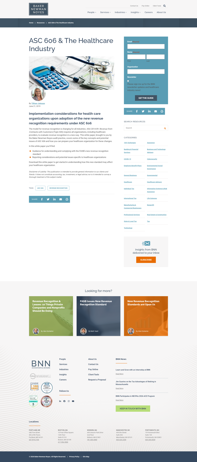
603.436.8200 (150, 440)
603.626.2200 (121, 440)
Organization (132, 67)
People (91, 12)
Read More (119, 374)
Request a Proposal (97, 379)
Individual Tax (129, 189)
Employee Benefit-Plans (132, 166)
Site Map (85, 457)
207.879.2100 (34, 440)
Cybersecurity (152, 159)
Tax (148, 221)
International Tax (130, 198)
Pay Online (145, 6)
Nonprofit (150, 205)
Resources (41, 23)
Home (31, 23)
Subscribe (146, 260)
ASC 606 (40, 188)
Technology (128, 228)
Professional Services (132, 215)
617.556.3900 (63, 442)
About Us (161, 12)
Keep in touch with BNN (133, 408)
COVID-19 (127, 159)
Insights (135, 12)
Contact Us (134, 6)
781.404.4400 (92, 440)
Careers (149, 12)
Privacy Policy (74, 457)
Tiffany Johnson (38, 103)
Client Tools (157, 6)
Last (148, 61)
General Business (130, 175)
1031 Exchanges (130, 143)
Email (133, 42)
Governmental (152, 175)
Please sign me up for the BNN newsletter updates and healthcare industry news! (143, 87)
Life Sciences (152, 198)
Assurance (151, 143)
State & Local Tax (130, 221)
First (129, 61)
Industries (120, 12)
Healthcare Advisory (154, 182)
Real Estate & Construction (156, 215)
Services (104, 12)
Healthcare (128, 182)
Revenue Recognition (58, 188)
